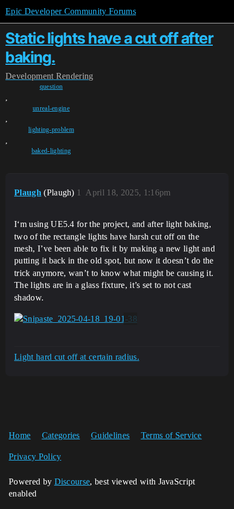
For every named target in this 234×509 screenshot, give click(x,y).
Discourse (72, 481)
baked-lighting (51, 151)
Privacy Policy (35, 456)
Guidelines (110, 435)
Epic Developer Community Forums (70, 11)
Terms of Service (171, 435)
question (51, 86)
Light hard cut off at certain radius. (76, 356)
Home (19, 435)
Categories (61, 435)
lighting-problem (51, 129)
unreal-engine (51, 108)
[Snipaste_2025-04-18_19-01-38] (75, 319)
